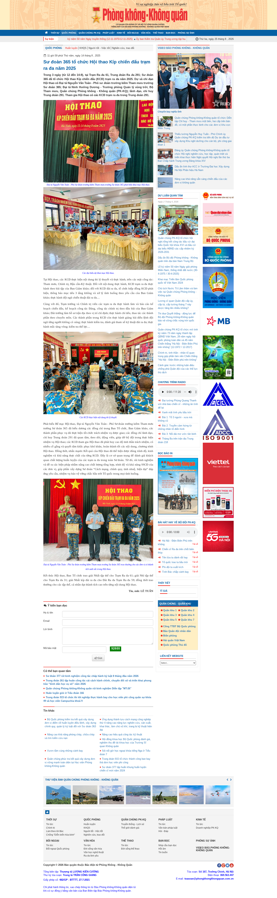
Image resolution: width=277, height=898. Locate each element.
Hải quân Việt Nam (174, 640)
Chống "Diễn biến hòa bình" (60, 834)
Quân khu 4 (187, 615)
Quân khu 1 (170, 610)
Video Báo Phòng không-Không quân (213, 849)
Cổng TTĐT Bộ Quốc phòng (179, 626)
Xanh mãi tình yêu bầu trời (176, 412)
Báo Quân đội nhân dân (177, 631)
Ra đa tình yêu (91, 855)
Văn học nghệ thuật (94, 852)
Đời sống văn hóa (93, 848)
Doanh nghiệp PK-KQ (207, 827)
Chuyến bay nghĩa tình (169, 111)
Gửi (100, 657)
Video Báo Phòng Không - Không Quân (184, 48)
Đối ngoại (133, 33)
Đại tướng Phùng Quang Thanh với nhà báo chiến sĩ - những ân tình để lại (178, 404)
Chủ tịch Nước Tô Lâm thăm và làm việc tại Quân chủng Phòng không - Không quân (177, 292)
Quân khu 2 (187, 610)
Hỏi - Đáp (163, 831)
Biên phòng (170, 635)
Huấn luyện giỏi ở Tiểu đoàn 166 (65, 693)
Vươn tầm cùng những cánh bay (65, 750)
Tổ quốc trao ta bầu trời (175, 562)
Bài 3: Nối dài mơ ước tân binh (179, 433)
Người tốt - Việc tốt (99, 48)
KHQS (83, 48)
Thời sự (55, 33)
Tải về (195, 544)
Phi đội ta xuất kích (172, 567)
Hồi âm (162, 848)
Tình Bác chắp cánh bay (175, 571)
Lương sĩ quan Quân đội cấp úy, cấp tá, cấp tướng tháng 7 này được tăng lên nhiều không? (175, 304)
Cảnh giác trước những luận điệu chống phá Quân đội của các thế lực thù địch (178, 369)
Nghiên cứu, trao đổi (123, 48)
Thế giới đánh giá (130, 827)
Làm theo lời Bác (55, 831)
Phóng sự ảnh (186, 33)
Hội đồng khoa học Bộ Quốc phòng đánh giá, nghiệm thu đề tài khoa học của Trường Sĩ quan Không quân (125, 743)
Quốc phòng (69, 33)
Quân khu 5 (170, 619)
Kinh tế (121, 33)
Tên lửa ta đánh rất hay (175, 557)
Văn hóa (146, 33)
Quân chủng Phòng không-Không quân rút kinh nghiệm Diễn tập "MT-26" (88, 688)
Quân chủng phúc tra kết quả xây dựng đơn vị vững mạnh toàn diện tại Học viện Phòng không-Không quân (70, 762)
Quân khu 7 (187, 619)
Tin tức (49, 824)
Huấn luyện (71, 48)
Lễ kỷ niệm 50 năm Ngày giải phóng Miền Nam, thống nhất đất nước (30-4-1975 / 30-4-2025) (178, 270)
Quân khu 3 (170, 615)
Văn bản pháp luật (167, 827)
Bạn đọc (171, 33)
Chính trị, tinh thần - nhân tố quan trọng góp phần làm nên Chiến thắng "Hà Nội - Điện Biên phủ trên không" (177, 356)
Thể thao (158, 33)
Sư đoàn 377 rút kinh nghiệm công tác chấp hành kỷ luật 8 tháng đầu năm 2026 (92, 676)
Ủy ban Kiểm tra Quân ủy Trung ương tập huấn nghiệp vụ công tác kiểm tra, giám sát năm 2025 (174, 39)
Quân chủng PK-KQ (89, 33)
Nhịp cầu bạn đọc (167, 845)
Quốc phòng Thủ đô (175, 644)
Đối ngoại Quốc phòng (57, 848)
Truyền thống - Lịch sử (132, 824)
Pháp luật (109, 33)
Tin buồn (163, 852)
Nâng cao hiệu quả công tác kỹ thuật (122, 734)
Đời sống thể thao (130, 848)
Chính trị (50, 827)
